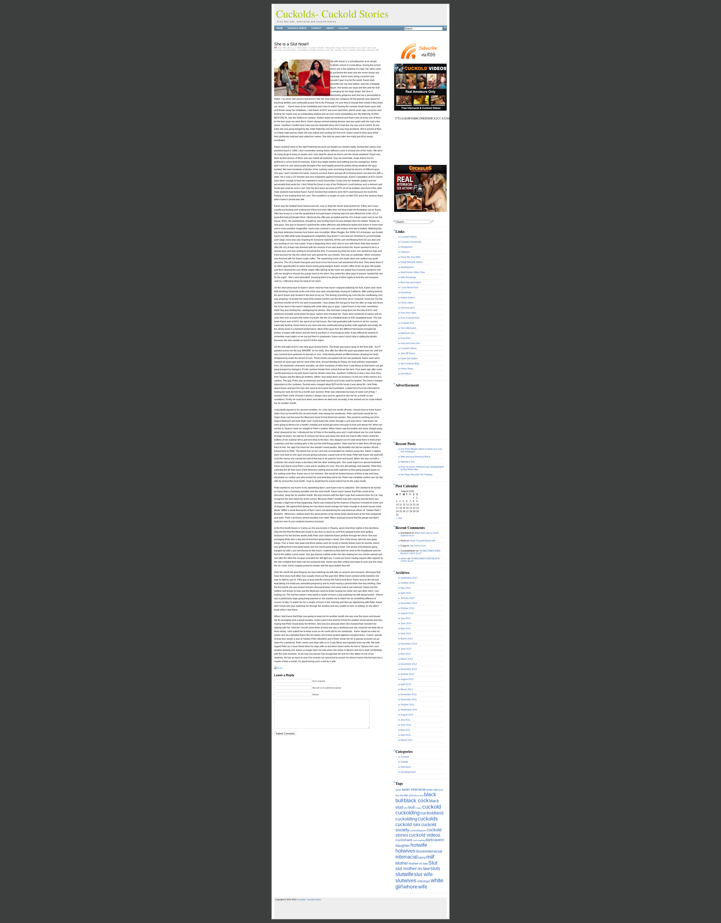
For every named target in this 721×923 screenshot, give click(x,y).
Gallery (344, 28)
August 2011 (406, 714)
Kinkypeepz (406, 247)
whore (410, 887)
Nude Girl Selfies (409, 358)
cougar (418, 808)
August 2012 (406, 679)
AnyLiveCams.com (410, 343)
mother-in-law (418, 863)
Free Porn (405, 338)
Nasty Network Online (411, 262)
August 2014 (406, 613)
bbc (406, 795)
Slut (331, 50)
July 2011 (405, 719)
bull (374, 48)
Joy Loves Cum (418, 545)
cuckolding (407, 813)
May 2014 (405, 628)
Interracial (329, 48)
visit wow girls (407, 307)
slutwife (351, 50)
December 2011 (408, 694)
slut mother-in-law (412, 868)
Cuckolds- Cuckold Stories (332, 13)
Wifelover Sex (407, 333)
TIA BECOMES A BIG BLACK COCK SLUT (420, 552)
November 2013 (408, 643)
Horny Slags (406, 368)
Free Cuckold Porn (410, 318)
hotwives (321, 50)
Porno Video (406, 302)
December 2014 (408, 603)
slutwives (405, 880)
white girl (370, 50)
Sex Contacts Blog (409, 363)
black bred (419, 795)
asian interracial (413, 789)
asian (398, 790)
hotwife (312, 50)
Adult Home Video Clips (412, 272)
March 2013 (406, 659)
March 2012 (406, 689)
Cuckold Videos (297, 28)
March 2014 (406, 638)
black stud (367, 48)
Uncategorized (408, 772)
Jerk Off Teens (407, 353)
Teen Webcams (408, 328)
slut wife (338, 50)
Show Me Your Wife (410, 257)
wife (377, 50)
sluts (345, 50)
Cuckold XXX (407, 323)
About (330, 28)
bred (406, 808)
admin (403, 558)
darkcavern (434, 840)
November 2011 (408, 699)
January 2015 (407, 598)
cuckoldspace (418, 830)
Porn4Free (405, 292)
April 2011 (405, 735)
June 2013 (405, 649)
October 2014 (407, 608)
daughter (402, 845)
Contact (316, 28)
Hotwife (320, 48)
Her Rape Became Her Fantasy (416, 474)
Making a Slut (407, 461)
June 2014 (405, 623)
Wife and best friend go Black (415, 456)
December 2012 (408, 664)
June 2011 (405, 725)
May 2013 (405, 654)
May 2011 (405, 730)
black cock (356, 48)
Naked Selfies (407, 297)
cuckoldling (406, 819)
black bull (346, 48)
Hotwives (405, 252)
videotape (360, 50)
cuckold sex (408, 824)
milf (327, 50)
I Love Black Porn (409, 287)
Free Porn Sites (408, 313)
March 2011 (406, 740)
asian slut (432, 789)
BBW (411, 795)
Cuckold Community (410, 242)
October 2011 (407, 704)
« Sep (399, 518)
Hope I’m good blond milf (422, 540)
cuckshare (403, 840)
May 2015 (405, 588)
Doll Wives (405, 373)
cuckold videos (289, 50)
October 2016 (407, 583)
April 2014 (405, 633)
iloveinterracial (429, 851)
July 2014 (405, 618)
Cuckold (312, 48)
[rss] (418, 59)
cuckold (277, 50)
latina (422, 857)
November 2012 (408, 669)
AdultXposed (407, 267)
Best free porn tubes (410, 282)
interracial (406, 857)
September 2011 (408, 709)
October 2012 (407, 674)
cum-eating (419, 840)
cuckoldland (302, 50)
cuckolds (428, 819)
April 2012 (405, 684)
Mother (401, 863)
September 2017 (409, 578)
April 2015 (405, 593)
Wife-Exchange (408, 277)
